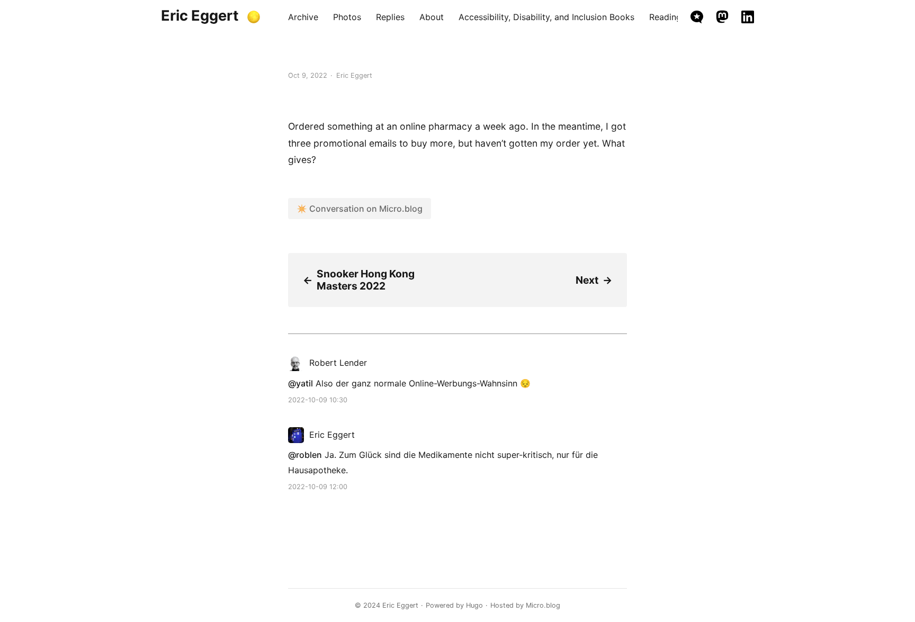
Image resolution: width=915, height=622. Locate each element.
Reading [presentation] (665, 17)
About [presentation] (431, 17)
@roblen (305, 454)
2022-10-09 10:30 (317, 400)
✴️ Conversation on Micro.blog (360, 208)
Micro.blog (543, 605)
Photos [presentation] (347, 17)
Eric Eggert (200, 15)
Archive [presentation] (303, 17)
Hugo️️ (474, 605)
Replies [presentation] (390, 17)
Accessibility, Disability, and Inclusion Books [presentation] (546, 17)
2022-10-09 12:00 (317, 487)
